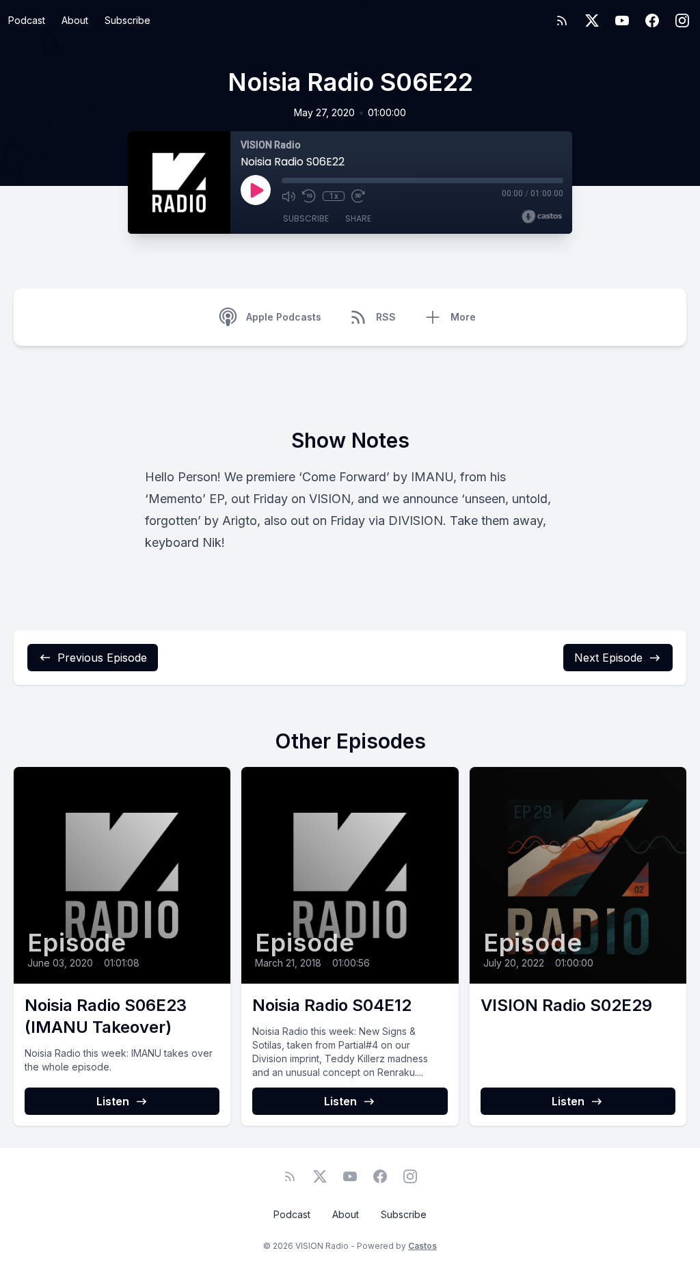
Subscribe (127, 20)
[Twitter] (592, 20)
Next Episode (608, 657)
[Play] (256, 190)
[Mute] (288, 196)
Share (358, 218)
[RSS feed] (562, 20)
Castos (422, 1246)
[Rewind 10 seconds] (309, 196)
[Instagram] (682, 20)
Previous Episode (102, 657)
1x (333, 196)
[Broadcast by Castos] (542, 217)
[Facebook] (652, 20)
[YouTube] (622, 20)
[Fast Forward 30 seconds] (358, 196)
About (75, 20)
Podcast (26, 20)
